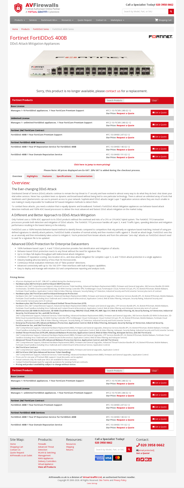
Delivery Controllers (47, 461)
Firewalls (42, 444)
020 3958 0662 (164, 4)
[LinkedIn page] (150, 460)
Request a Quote (125, 113)
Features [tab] (47, 176)
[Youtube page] (146, 460)
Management (44, 455)
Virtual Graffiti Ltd (92, 477)
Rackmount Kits (48, 20)
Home (15, 29)
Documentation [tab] (84, 176)
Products (19, 20)
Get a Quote (161, 112)
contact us (113, 91)
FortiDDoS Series (41, 29)
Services (33, 20)
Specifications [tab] (64, 176)
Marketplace (117, 20)
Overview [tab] (17, 176)
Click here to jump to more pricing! (92, 164)
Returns (69, 449)
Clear (154, 100)
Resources (67, 20)
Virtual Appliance (45, 464)
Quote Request (85, 20)
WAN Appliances (45, 458)
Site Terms (104, 480)
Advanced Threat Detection (46, 448)
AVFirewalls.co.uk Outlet (21, 455)
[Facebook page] (138, 460)
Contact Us (101, 20)
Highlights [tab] (32, 176)
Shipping (70, 446)
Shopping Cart (165, 20)
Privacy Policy (120, 480)
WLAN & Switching (46, 452)
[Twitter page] (142, 460)
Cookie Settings (92, 483)
